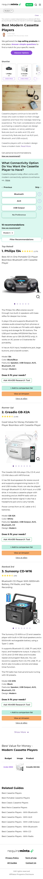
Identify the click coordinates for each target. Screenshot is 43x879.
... (7, 180)
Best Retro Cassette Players (14, 807)
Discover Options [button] (21, 53)
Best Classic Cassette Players (15, 803)
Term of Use (31, 858)
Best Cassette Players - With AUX (17, 817)
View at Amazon (21, 394)
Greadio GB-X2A (33, 767)
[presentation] (4, 72)
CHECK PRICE (9, 78)
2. (16, 412)
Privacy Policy (12, 858)
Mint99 (29, 5)
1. (11, 251)
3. (17, 571)
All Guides (12, 863)
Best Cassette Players (12, 793)
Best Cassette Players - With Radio (17, 836)
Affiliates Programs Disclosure (21, 874)
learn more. (37, 20)
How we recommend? (11, 156)
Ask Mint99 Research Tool (16, 380)
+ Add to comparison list (21, 388)
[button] (21, 15)
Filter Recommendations (21, 239)
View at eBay (21, 398)
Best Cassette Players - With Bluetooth (20, 812)
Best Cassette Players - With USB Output (21, 822)
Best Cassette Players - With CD (16, 831)
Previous (8, 187)
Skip (37, 187)
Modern (7, 11)
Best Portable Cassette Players (16, 798)
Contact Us (31, 863)
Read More (26, 146)
